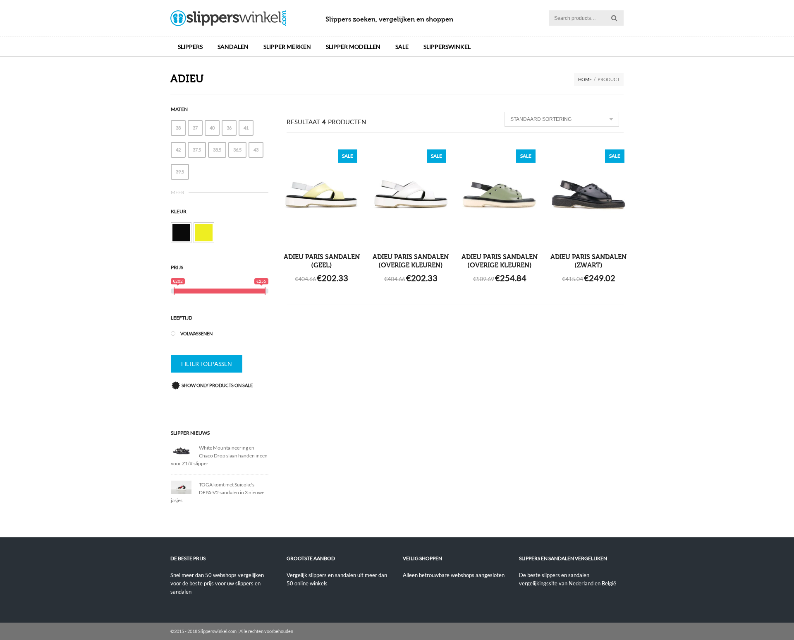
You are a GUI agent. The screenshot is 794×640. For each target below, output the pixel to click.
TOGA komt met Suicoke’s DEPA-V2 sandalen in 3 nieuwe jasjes (217, 492)
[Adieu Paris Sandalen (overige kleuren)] (411, 195)
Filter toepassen (206, 363)
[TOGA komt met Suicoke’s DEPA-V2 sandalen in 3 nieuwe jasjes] (185, 487)
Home (585, 79)
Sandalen (233, 46)
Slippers (190, 46)
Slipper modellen (353, 46)
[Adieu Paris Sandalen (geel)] (322, 195)
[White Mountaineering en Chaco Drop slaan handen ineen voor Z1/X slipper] (185, 450)
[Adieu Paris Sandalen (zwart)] (589, 195)
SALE (402, 46)
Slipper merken (287, 46)
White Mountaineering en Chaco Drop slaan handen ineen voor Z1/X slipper (219, 456)
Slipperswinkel (447, 46)
